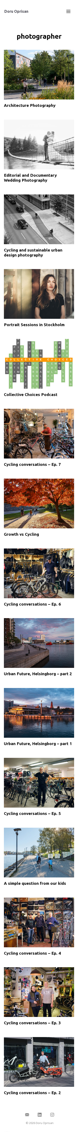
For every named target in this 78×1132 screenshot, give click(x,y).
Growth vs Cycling (21, 534)
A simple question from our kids (35, 883)
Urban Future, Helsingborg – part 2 (38, 673)
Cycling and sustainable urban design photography (33, 252)
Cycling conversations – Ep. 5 (32, 813)
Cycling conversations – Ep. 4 (32, 953)
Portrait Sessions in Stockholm (34, 324)
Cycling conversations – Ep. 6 (32, 604)
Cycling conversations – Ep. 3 (32, 1022)
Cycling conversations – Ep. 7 (32, 464)
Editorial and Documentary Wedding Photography (30, 178)
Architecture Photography (29, 105)
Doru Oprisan (16, 11)
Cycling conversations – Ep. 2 (32, 1092)
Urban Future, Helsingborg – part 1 (38, 743)
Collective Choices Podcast (30, 394)
